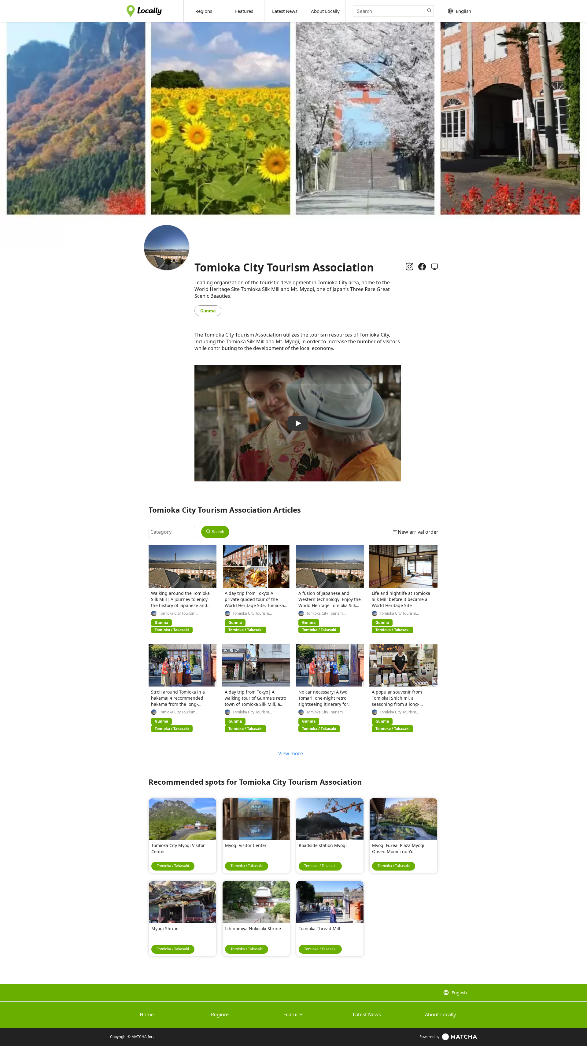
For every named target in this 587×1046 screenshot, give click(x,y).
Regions (220, 1014)
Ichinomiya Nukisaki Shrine (253, 928)
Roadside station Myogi (323, 845)
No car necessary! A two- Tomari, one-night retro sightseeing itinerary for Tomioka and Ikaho (323, 701)
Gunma (208, 311)
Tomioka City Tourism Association (177, 613)
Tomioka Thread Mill (319, 928)
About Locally (440, 1014)
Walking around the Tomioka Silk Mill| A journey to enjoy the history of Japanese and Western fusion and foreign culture (180, 605)
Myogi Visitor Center (246, 845)
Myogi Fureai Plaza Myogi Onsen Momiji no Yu (398, 848)
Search (217, 531)
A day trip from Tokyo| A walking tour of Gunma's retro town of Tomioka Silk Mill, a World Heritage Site (255, 701)
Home (147, 1014)
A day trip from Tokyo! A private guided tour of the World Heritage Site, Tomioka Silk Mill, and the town (254, 602)
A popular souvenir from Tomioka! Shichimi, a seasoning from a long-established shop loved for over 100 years (399, 704)
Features (293, 1014)
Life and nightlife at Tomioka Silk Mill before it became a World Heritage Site (401, 599)
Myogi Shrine (165, 928)
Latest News (367, 1014)
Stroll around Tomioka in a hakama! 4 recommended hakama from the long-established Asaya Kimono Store (178, 704)
